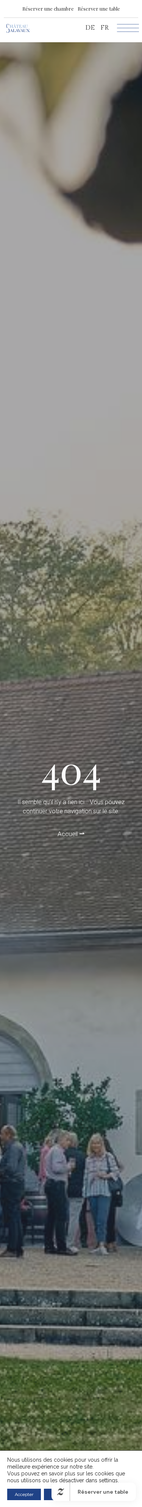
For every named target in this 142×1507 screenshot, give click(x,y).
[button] (48, 8)
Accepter (24, 1494)
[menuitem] (90, 28)
